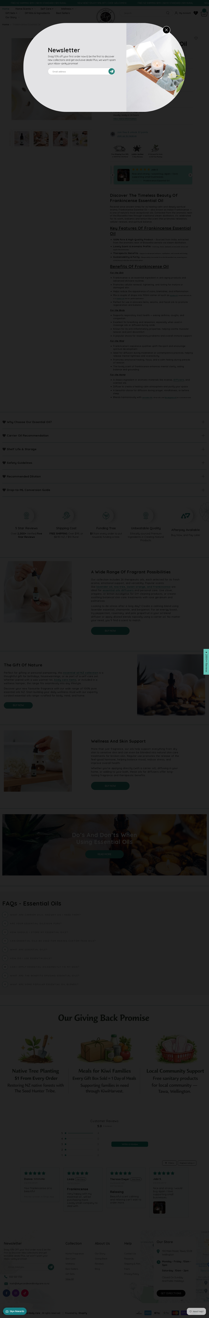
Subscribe (113, 71)
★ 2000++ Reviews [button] (206, 661)
